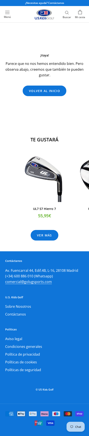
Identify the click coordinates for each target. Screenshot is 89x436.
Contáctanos (15, 314)
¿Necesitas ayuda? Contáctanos (44, 3)
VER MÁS (44, 235)
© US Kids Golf (44, 389)
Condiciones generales (23, 346)
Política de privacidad (22, 354)
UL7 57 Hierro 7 (44, 209)
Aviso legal (13, 338)
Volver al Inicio (44, 91)
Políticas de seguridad (23, 369)
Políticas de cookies (21, 362)
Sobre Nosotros (18, 306)
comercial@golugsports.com (28, 281)
